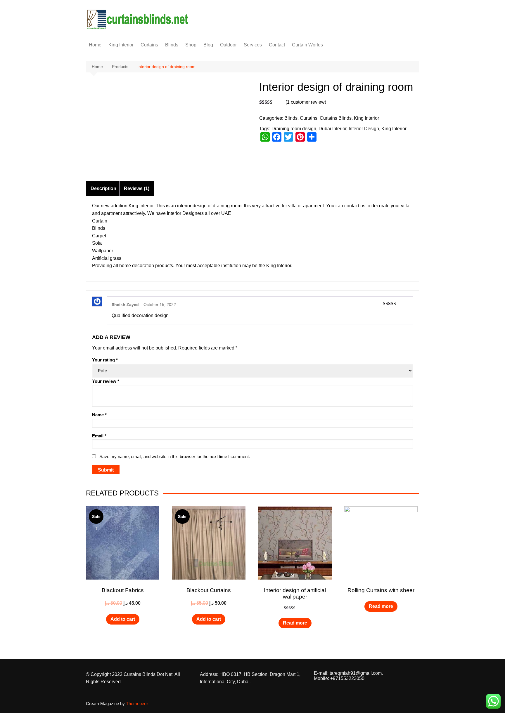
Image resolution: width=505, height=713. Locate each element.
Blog (208, 44)
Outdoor (228, 44)
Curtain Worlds (307, 44)
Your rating (105, 359)
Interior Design (364, 128)
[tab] (103, 188)
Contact (277, 44)
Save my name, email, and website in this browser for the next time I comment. (174, 456)
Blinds (171, 44)
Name (99, 414)
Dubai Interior (332, 128)
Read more (295, 622)
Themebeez (137, 703)
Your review (105, 381)
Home (95, 44)
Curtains (149, 44)
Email (99, 435)
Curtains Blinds (336, 118)
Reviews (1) (136, 188)
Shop (190, 44)
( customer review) (306, 102)
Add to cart (122, 619)
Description (103, 188)
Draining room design (293, 128)
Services (253, 44)
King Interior (121, 44)
